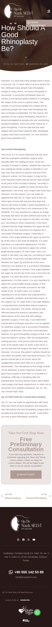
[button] (48, 11)
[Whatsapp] (28, 539)
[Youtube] (34, 539)
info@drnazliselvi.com (26, 577)
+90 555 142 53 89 (29, 572)
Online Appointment (38, 24)
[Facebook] (23, 539)
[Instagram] (18, 539)
